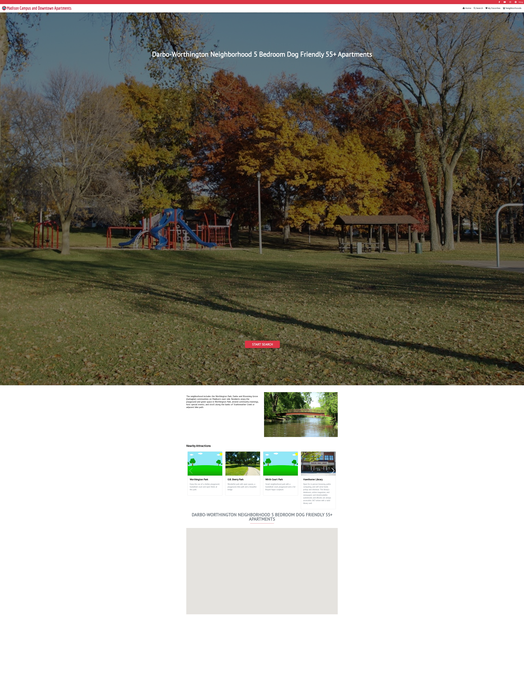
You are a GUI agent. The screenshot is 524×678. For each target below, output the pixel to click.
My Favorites (493, 8)
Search (479, 8)
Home (468, 8)
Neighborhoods (513, 8)
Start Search (262, 344)
